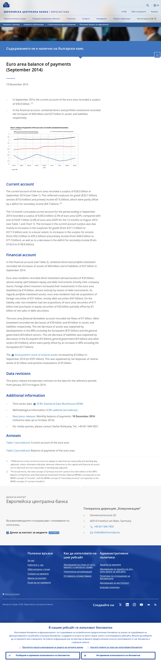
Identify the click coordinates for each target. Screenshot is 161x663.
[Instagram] (134, 605)
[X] (120, 605)
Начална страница (11, 25)
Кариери (154, 12)
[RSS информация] (155, 605)
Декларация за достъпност (114, 583)
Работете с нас (36, 565)
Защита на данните (110, 565)
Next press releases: (24, 416)
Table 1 (10, 443)
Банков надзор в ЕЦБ (145, 19)
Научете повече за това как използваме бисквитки (116, 648)
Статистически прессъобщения (62, 25)
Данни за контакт (37, 578)
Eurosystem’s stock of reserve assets (36, 355)
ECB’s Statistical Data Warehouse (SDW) (60, 404)
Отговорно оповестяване (77, 576)
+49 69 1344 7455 (104, 527)
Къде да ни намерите (39, 583)
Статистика (71, 19)
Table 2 (10, 451)
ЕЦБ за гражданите (139, 12)
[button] (151, 5)
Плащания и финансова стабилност (46, 19)
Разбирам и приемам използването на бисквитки (43, 656)
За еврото (86, 19)
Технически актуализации (78, 572)
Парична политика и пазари (15, 19)
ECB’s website (54, 410)
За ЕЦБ (124, 12)
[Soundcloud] (148, 605)
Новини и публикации (121, 19)
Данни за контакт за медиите (28, 533)
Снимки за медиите (38, 574)
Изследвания (101, 19)
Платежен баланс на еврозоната (94, 25)
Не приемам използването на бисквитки (118, 656)
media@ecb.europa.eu (107, 532)
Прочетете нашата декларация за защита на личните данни (52, 648)
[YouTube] (141, 605)
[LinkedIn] (127, 605)
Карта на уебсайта (12, 594)
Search (148, 5)
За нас (31, 561)
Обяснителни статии (39, 569)
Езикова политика (109, 587)
